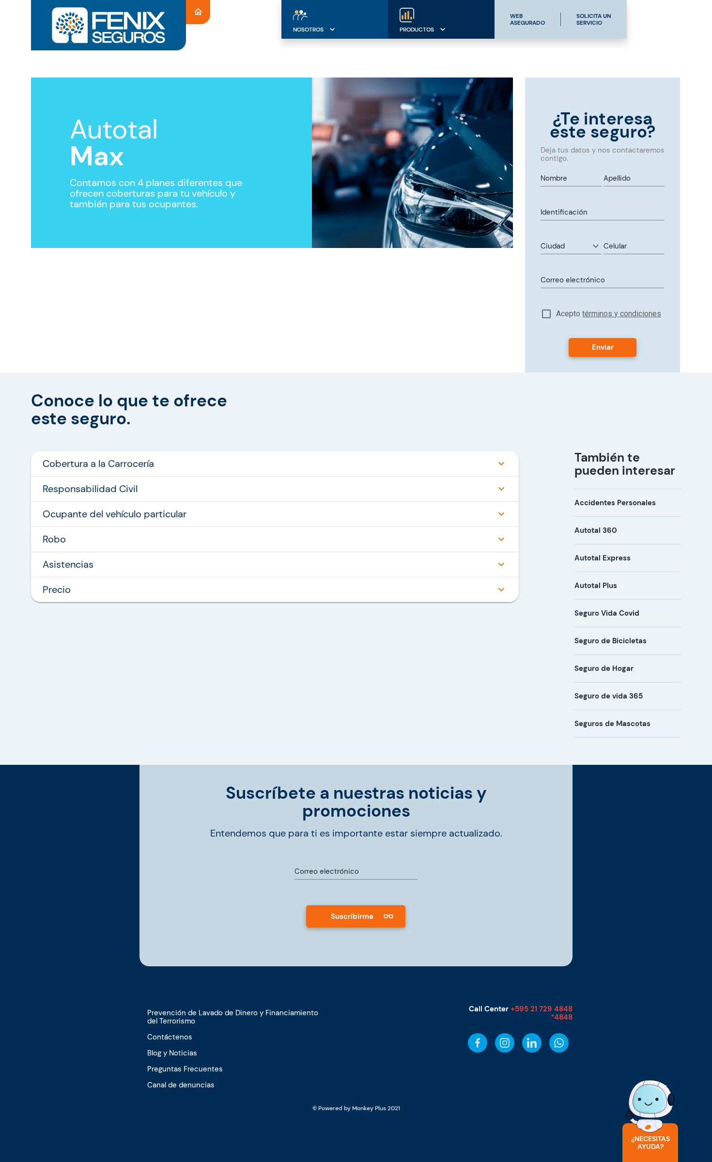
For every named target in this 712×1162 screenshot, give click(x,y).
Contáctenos (169, 1037)
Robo (54, 539)
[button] (571, 246)
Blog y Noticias (172, 1053)
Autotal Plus (595, 585)
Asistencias (68, 564)
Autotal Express (602, 558)
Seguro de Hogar (604, 668)
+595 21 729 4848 (542, 1009)
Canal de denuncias (181, 1085)
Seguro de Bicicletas (610, 641)
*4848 (562, 1017)
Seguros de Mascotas (612, 723)
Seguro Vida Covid (606, 613)
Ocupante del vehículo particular (114, 514)
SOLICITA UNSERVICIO (593, 19)
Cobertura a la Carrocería (98, 463)
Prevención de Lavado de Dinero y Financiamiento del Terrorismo (232, 1017)
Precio (57, 589)
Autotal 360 (595, 530)
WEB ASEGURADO (527, 19)
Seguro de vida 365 (608, 696)
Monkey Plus (369, 1108)
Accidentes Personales (615, 503)
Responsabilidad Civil (90, 488)
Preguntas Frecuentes (185, 1069)
